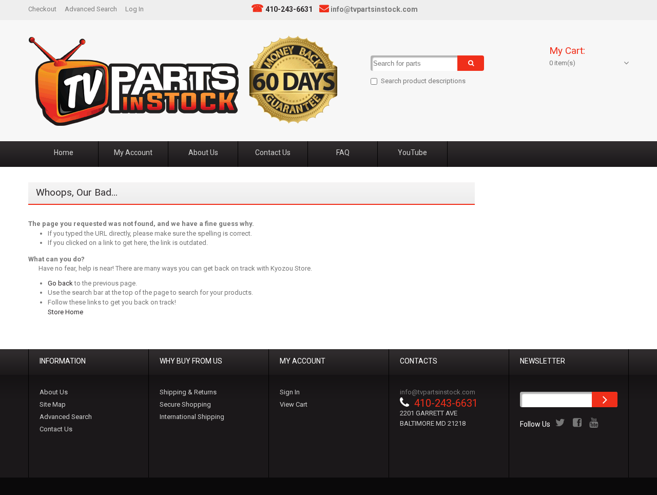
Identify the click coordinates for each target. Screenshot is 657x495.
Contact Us (56, 429)
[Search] (470, 63)
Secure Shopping (185, 404)
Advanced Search (91, 9)
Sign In (290, 392)
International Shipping (192, 417)
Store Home (65, 312)
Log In (134, 9)
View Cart (293, 404)
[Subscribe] (604, 399)
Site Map (53, 404)
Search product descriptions (423, 81)
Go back (60, 283)
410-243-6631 (289, 9)
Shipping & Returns (188, 392)
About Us (54, 392)
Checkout (42, 9)
